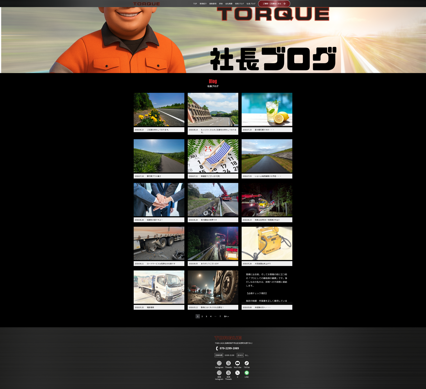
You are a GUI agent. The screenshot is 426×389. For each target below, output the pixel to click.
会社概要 (228, 3)
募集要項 (212, 3)
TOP (195, 3)
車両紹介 (203, 3)
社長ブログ (251, 3)
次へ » (226, 316)
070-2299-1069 (229, 348)
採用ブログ (239, 3)
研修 (221, 3)
